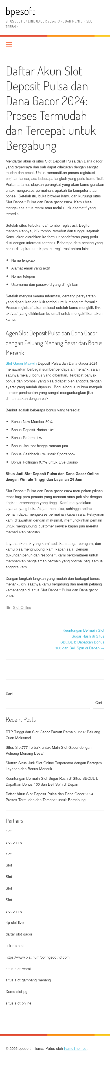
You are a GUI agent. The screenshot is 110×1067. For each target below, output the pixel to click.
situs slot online (18, 1003)
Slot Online (22, 607)
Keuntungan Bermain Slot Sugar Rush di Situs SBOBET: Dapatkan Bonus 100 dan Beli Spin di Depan (79, 638)
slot (9, 830)
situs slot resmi (18, 968)
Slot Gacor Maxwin (21, 363)
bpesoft (20, 10)
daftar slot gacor (19, 934)
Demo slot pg (16, 991)
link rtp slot (15, 945)
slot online (14, 842)
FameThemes (75, 1048)
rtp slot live (15, 922)
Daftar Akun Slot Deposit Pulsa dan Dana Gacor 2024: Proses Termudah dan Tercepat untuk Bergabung (50, 796)
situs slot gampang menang (28, 980)
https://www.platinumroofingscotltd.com (38, 957)
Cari (9, 693)
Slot (9, 865)
